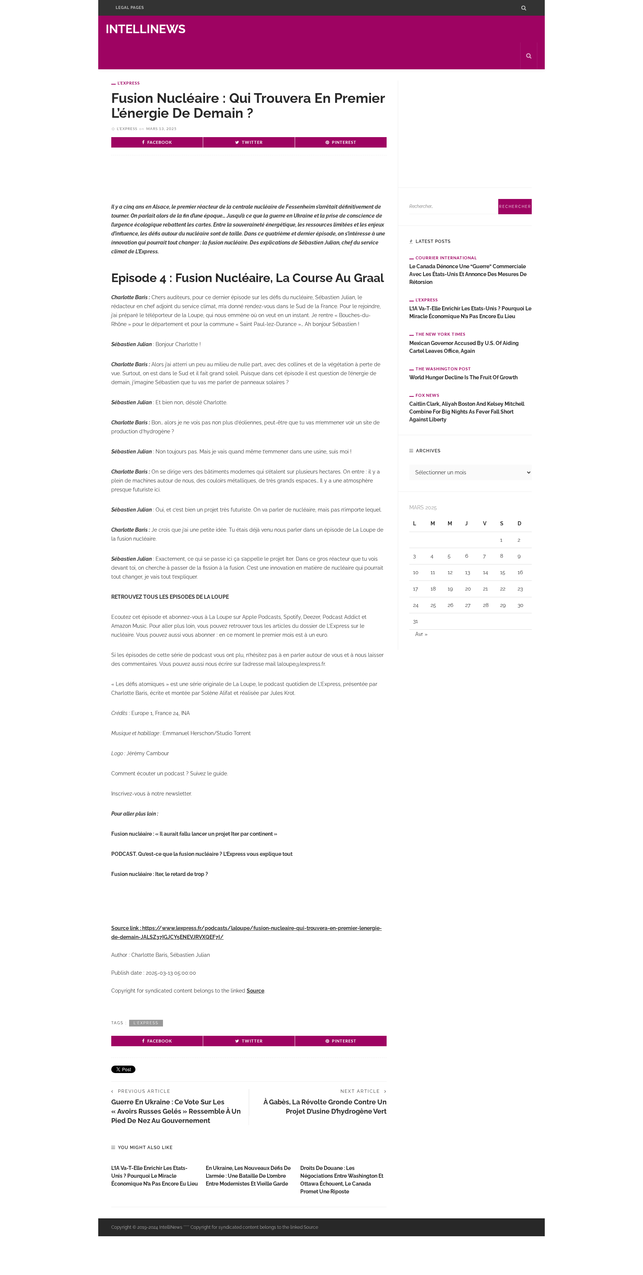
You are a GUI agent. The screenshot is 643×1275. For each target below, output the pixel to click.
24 (416, 605)
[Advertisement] (198, 185)
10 (416, 572)
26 (450, 605)
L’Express (129, 82)
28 (486, 605)
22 (502, 589)
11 (433, 572)
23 (520, 589)
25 (433, 605)
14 (485, 572)
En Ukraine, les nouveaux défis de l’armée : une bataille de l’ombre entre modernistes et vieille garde (248, 1176)
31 (415, 621)
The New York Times (441, 334)
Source (255, 991)
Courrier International (446, 257)
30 (521, 605)
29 (503, 605)
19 (450, 589)
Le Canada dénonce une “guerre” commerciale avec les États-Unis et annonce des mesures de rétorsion (468, 274)
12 (450, 572)
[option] (154, 1174)
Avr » (421, 634)
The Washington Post (443, 368)
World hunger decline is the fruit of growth (463, 377)
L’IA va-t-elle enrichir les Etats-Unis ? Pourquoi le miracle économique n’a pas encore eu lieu (154, 1176)
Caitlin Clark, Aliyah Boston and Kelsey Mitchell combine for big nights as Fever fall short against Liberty (466, 412)
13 (467, 572)
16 (520, 572)
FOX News (427, 395)
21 (485, 589)
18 (433, 589)
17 (415, 589)
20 (468, 589)
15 (502, 572)
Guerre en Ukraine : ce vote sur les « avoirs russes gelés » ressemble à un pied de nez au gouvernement (176, 1111)
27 (467, 605)
